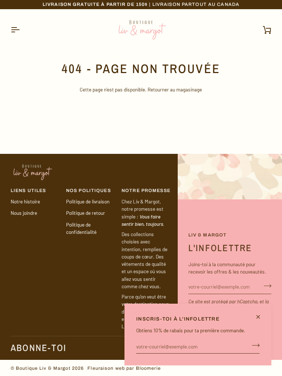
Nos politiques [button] (88, 190)
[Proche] (261, 317)
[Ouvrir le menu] (22, 30)
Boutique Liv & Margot (43, 368)
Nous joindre (24, 213)
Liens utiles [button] (28, 190)
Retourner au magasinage (175, 89)
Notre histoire (25, 201)
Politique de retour (85, 213)
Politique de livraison (87, 201)
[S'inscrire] (253, 345)
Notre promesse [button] (146, 190)
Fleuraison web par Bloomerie (124, 368)
